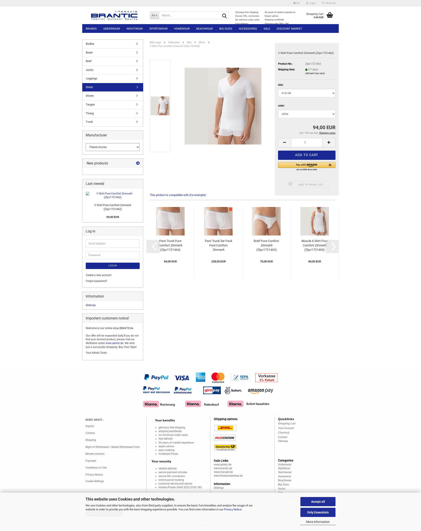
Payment (91, 460)
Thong (90, 113)
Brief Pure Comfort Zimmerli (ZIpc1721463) (266, 245)
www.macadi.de (223, 472)
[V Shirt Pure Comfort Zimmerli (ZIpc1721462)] (223, 105)
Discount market (289, 28)
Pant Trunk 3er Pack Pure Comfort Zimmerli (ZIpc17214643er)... (218, 245)
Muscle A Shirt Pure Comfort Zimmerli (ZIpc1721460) (314, 245)
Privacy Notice (233, 509)
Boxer (89, 52)
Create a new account (98, 275)
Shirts (89, 87)
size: (280, 84)
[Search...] (224, 16)
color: (281, 105)
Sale (267, 28)
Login (113, 265)
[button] (296, 3)
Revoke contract (95, 453)
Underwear (111, 28)
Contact (90, 433)
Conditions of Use (96, 467)
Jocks (89, 69)
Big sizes (225, 28)
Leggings (91, 78)
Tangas (90, 104)
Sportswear (158, 28)
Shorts (90, 95)
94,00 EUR (112, 217)
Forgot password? (96, 281)
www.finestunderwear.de (228, 475)
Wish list (330, 3)
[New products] (138, 163)
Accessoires (248, 28)
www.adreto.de (114, 343)
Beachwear (204, 28)
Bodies (90, 43)
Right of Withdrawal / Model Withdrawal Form (113, 447)
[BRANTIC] (114, 15)
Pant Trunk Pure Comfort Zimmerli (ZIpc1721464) (170, 245)
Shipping (91, 440)
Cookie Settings (95, 481)
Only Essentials (318, 512)
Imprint (90, 426)
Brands (91, 28)
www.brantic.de (223, 468)
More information (318, 522)
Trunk (89, 121)
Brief (89, 61)
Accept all (318, 501)
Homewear (182, 28)
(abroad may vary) (315, 73)
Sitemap (91, 305)
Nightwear (135, 28)
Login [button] (312, 3)
